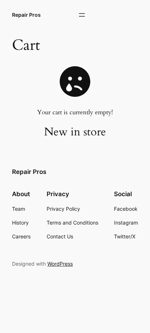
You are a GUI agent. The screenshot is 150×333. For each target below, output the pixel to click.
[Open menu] (82, 15)
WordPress (60, 264)
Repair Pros (26, 15)
